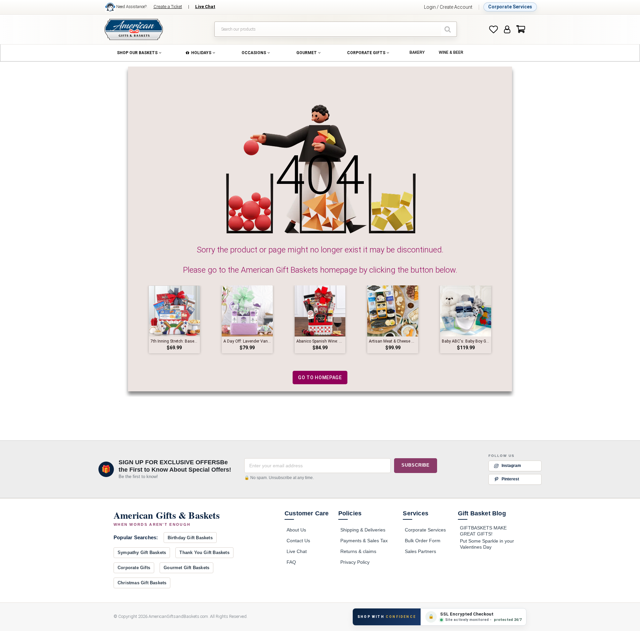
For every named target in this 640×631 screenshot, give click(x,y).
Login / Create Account (448, 7)
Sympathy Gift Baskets (142, 552)
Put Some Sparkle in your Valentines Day (487, 544)
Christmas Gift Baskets (142, 582)
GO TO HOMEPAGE (320, 377)
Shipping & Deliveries (362, 530)
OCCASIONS (254, 52)
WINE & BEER (451, 52)
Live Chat (297, 551)
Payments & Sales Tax (364, 540)
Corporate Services (510, 6)
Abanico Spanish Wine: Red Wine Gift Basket (320, 341)
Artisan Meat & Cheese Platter (393, 341)
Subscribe (415, 465)
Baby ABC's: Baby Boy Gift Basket (465, 341)
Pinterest (510, 479)
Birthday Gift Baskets (190, 537)
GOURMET (306, 52)
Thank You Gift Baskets (204, 552)
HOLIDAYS (201, 52)
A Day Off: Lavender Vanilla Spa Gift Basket (247, 341)
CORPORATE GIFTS (366, 52)
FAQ (291, 562)
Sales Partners (420, 551)
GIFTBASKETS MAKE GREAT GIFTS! (483, 531)
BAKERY (417, 52)
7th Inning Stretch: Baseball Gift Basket (174, 341)
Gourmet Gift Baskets (186, 567)
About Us (296, 530)
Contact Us (298, 540)
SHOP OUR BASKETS (137, 52)
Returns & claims (358, 551)
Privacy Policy (355, 562)
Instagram (511, 465)
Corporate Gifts (134, 567)
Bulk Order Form (422, 540)
